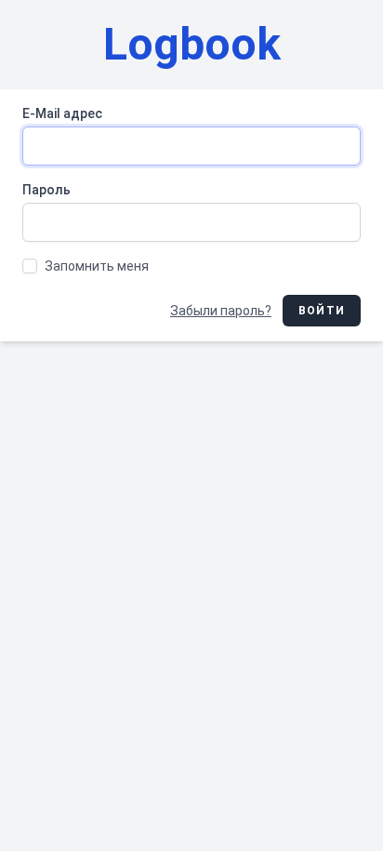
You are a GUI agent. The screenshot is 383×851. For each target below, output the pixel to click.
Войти (321, 310)
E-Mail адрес (62, 113)
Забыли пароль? (220, 310)
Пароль (46, 189)
